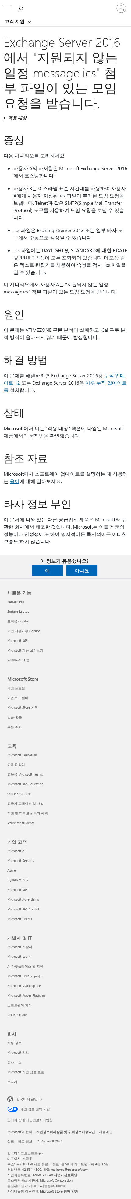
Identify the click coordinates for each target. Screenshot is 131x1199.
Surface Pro (15, 601)
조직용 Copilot (18, 621)
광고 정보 (25, 1141)
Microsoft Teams (19, 918)
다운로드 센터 (17, 697)
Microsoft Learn (18, 956)
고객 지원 (15, 21)
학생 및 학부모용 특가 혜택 (27, 813)
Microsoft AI (16, 850)
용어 (14, 481)
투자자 (12, 1081)
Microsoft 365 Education (25, 784)
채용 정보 (14, 1042)
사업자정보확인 (65, 1175)
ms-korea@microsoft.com (69, 1169)
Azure (11, 870)
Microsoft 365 (17, 640)
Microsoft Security (20, 860)
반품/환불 (14, 717)
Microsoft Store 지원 (22, 707)
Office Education (19, 793)
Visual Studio (17, 1014)
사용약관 (105, 1131)
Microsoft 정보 (18, 1052)
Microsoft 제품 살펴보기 (25, 650)
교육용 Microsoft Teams (25, 774)
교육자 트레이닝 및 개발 (25, 803)
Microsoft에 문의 (19, 1131)
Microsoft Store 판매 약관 (59, 1191)
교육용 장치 (16, 764)
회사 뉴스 (14, 1062)
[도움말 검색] (21, 8)
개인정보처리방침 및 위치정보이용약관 (65, 1131)
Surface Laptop (18, 611)
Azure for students (20, 822)
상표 (10, 1141)
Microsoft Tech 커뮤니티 (25, 976)
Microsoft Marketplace (24, 985)
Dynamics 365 (17, 880)
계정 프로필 (16, 688)
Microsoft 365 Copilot (23, 909)
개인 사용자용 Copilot (23, 631)
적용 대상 (17, 118)
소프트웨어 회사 (19, 1005)
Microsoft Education (22, 754)
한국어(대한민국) (29, 1099)
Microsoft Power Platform (26, 995)
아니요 (82, 570)
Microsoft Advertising (23, 899)
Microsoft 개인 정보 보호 (25, 1072)
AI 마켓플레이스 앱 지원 (25, 966)
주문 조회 (14, 727)
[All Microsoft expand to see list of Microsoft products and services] (7, 8)
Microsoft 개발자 (19, 946)
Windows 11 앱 (18, 660)
